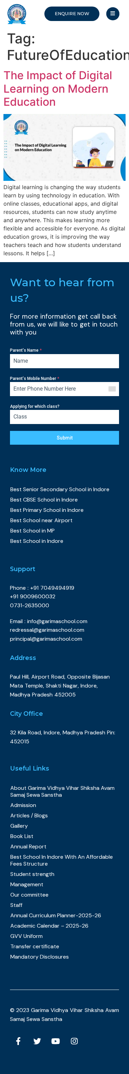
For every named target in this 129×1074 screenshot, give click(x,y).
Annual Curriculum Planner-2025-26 (55, 915)
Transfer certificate (34, 946)
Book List (21, 836)
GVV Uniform (26, 936)
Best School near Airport (41, 520)
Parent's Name (26, 350)
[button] (71, 14)
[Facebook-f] (18, 1041)
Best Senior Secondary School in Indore (59, 489)
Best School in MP (32, 530)
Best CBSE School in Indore (44, 499)
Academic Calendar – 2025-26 (49, 925)
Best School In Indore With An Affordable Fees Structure (61, 860)
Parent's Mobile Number (34, 378)
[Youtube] (55, 1041)
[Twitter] (37, 1041)
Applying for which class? (35, 406)
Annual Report (28, 846)
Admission (23, 805)
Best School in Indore (36, 541)
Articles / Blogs (29, 815)
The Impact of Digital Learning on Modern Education (57, 89)
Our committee (29, 894)
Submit (65, 438)
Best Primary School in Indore (47, 510)
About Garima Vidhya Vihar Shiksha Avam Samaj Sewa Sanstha (62, 791)
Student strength (32, 874)
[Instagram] (74, 1041)
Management (26, 884)
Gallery (19, 825)
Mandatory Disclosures (39, 956)
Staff (16, 905)
